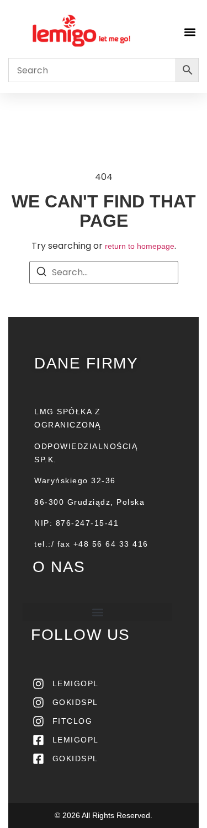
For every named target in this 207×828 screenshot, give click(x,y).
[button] (190, 32)
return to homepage (139, 246)
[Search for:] (103, 272)
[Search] (41, 273)
